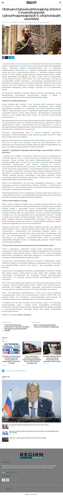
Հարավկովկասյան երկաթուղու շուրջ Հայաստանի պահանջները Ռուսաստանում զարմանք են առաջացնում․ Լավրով (31, 417)
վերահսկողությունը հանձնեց (50, 108)
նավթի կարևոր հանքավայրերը (49, 77)
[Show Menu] (3, 2)
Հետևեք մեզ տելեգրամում (15, 371)
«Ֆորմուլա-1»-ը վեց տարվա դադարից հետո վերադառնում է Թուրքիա (28, 438)
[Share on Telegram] (13, 57)
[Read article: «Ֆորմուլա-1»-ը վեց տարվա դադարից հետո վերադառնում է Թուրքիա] (5, 439)
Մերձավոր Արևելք (26, 22)
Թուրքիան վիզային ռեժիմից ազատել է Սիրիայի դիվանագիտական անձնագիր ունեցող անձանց (52, 358)
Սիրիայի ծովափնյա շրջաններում (48, 132)
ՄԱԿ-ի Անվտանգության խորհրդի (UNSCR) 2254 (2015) (41, 295)
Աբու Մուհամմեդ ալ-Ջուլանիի (38, 162)
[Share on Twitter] (6, 57)
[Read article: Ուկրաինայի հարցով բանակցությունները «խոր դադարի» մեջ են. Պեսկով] (5, 426)
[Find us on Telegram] (7, 479)
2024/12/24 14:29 (6, 22)
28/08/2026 (5, 365)
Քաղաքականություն (44, 22)
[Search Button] (60, 2)
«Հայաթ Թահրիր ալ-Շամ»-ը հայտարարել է (17, 64)
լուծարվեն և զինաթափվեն (32, 127)
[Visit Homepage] (31, 2)
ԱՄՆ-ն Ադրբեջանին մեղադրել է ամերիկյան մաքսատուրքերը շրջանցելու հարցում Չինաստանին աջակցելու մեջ (31, 359)
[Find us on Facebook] (3, 479)
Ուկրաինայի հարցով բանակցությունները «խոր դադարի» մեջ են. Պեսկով (29, 424)
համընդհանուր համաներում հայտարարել (23, 66)
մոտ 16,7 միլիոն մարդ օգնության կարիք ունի (23, 142)
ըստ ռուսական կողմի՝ (37, 104)
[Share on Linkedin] (9, 57)
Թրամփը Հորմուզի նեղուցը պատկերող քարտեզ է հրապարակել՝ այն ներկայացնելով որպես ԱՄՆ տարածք (11, 359)
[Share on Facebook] (3, 57)
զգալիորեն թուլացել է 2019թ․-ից (26, 289)
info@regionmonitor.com (12, 472)
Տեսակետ (35, 22)
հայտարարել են (53, 193)
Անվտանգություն (16, 22)
